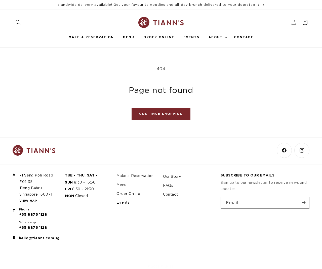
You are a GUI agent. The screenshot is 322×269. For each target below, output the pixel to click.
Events (123, 202)
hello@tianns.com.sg (39, 238)
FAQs (168, 185)
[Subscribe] (303, 202)
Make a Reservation (134, 175)
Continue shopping (161, 113)
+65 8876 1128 (33, 214)
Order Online (128, 193)
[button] (18, 22)
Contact (170, 194)
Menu (121, 184)
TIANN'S (167, 266)
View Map (28, 200)
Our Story (172, 176)
